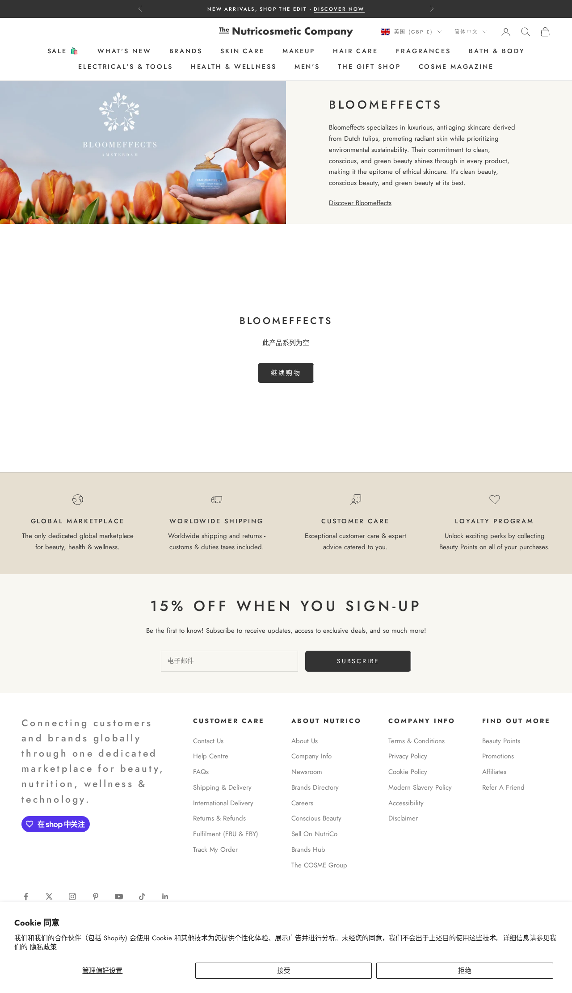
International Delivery (223, 803)
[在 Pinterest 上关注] (95, 896)
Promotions (498, 756)
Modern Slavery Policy (420, 787)
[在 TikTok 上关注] (142, 896)
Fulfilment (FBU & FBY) (225, 834)
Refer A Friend (503, 787)
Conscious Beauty (316, 818)
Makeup (298, 51)
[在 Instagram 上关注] (72, 896)
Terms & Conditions (416, 741)
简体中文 (466, 31)
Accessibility (406, 803)
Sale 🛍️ (63, 51)
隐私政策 (43, 947)
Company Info (311, 756)
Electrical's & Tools (125, 66)
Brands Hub (308, 849)
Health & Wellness (234, 66)
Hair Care (355, 51)
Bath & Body (497, 51)
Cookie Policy (407, 772)
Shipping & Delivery (222, 787)
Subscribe (358, 660)
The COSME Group (319, 865)
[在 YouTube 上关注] (118, 896)
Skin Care (242, 51)
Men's (307, 66)
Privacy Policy (407, 756)
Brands (185, 51)
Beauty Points (501, 741)
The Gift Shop (369, 66)
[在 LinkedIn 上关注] (165, 896)
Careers (302, 803)
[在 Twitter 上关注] (49, 896)
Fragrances (423, 51)
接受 (283, 971)
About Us (304, 741)
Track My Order (215, 849)
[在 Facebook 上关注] (25, 896)
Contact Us (208, 741)
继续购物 (286, 372)
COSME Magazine (456, 66)
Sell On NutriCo (314, 834)
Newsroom (306, 772)
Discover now (339, 9)
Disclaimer (403, 818)
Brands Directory (315, 787)
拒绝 (464, 971)
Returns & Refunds (219, 818)
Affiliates (494, 772)
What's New (124, 51)
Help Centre (210, 756)
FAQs (201, 772)
